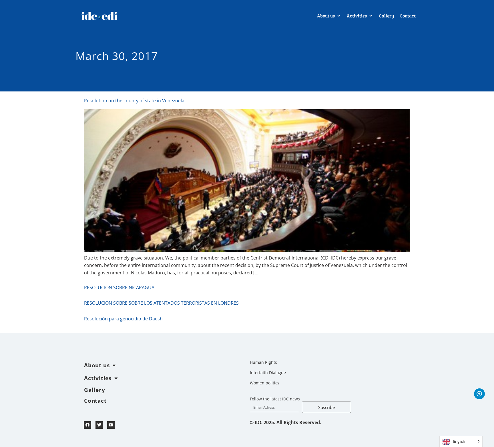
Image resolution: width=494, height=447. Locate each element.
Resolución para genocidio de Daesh (123, 319)
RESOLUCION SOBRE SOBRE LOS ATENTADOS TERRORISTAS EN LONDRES (161, 303)
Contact (408, 16)
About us (326, 16)
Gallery (386, 16)
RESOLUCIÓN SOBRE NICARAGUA (119, 287)
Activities (357, 16)
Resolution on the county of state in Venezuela (134, 100)
